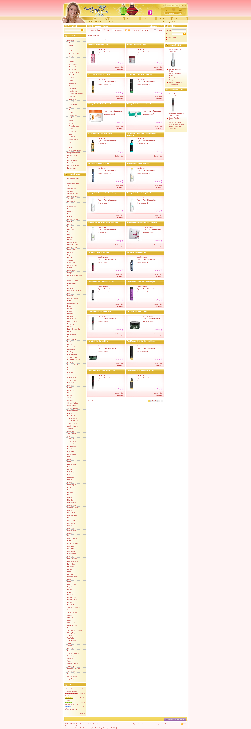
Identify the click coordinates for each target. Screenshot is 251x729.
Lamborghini (71, 477)
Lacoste (69, 469)
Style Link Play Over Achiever (98, 341)
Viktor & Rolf (71, 666)
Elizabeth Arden (72, 319)
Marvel (69, 510)
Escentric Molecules (73, 329)
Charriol (69, 395)
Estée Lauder (73, 69)
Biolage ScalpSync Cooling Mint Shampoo (141, 193)
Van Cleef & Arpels (73, 653)
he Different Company (74, 630)
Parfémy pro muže (73, 158)
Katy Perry (70, 451)
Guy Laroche (71, 377)
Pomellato (70, 574)
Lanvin (69, 482)
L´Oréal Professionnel (76, 94)
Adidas (69, 181)
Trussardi (70, 645)
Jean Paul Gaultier (73, 421)
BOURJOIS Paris (74, 53)
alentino (70, 651)
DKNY (69, 301)
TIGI (70, 142)
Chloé (69, 398)
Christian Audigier (72, 403)
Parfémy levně (107, 728)
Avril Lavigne (71, 201)
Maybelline (72, 102)
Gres (69, 367)
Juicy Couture (71, 441)
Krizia (69, 462)
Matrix (111, 22)
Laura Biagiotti (71, 485)
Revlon (71, 123)
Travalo (71, 145)
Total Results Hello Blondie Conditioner (141, 341)
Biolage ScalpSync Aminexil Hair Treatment (142, 104)
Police (69, 571)
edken (71, 120)
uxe (70, 107)
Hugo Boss (70, 390)
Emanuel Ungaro (72, 321)
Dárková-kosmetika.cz (72, 728)
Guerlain (70, 372)
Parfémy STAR (94, 22)
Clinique (71, 59)
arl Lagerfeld (71, 446)
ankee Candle (72, 671)
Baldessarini (71, 211)
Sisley (71, 134)
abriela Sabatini (72, 354)
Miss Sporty (71, 523)
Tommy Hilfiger (72, 640)
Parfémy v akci (72, 168)
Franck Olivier (71, 349)
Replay (69, 589)
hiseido (71, 129)
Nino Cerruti (71, 551)
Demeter (70, 288)
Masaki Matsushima (73, 513)
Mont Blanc (70, 528)
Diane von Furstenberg (74, 290)
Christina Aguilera (72, 410)
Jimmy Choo (71, 431)
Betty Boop (70, 229)
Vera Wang (70, 656)
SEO (87, 724)
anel (71, 80)
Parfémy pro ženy (73, 155)
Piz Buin (71, 118)
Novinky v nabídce (73, 165)
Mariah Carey (71, 505)
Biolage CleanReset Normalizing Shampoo (103, 222)
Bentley (69, 227)
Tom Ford (70, 635)
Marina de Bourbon (73, 507)
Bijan (68, 234)
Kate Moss (70, 449)
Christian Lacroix (72, 408)
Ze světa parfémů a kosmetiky (173, 22)
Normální (68, 700)
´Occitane (72, 88)
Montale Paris (71, 530)
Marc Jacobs (71, 502)
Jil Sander (70, 428)
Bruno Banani (71, 250)
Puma (69, 582)
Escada (69, 326)
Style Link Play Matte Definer (137, 311)
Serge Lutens (71, 610)
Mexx (69, 518)
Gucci (69, 370)
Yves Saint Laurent (73, 674)
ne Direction (71, 553)
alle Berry (70, 382)
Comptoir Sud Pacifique (74, 275)
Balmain (69, 216)
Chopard (70, 400)
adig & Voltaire (72, 676)
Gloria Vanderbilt (72, 365)
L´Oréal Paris (73, 91)
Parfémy (99, 728)
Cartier (69, 267)
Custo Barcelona (72, 280)
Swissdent (72, 136)
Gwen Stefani (71, 380)
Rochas (69, 602)
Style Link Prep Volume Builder (99, 163)
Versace (70, 658)
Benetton (70, 224)
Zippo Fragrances (73, 679)
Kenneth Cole (71, 454)
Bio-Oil (71, 48)
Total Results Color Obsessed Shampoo (141, 282)
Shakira (69, 615)
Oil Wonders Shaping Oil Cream (99, 74)
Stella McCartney (72, 625)
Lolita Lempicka (72, 490)
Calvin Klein (71, 262)
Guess (69, 375)
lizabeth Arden (74, 67)
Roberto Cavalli (72, 599)
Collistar (71, 61)
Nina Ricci (70, 548)
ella (70, 147)
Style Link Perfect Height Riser (98, 252)
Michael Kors (71, 520)
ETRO (69, 336)
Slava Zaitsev (71, 622)
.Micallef (70, 492)
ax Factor (72, 99)
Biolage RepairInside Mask (136, 44)
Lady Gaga (70, 472)
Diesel (69, 293)
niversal (70, 648)
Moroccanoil (73, 104)
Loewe (69, 487)
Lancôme (72, 96)
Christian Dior (71, 405)
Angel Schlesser (72, 193)
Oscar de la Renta (73, 556)
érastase (72, 86)
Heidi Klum (70, 385)
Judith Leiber (71, 439)
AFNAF (70, 541)
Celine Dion (71, 270)
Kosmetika (104, 22)
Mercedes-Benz (72, 515)
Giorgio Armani (72, 357)
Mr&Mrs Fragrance (73, 538)
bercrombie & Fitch (73, 178)
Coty (68, 278)
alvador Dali (71, 605)
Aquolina (70, 198)
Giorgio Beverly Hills (73, 359)
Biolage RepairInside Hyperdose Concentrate (142, 222)
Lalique (69, 474)
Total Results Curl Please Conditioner (140, 74)
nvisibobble (72, 83)
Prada (69, 579)
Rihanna (70, 594)
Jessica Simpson (72, 426)
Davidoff (70, 285)
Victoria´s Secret (72, 663)
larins (71, 56)
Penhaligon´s (71, 566)
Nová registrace (173, 37)
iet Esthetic (73, 64)
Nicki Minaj (70, 546)
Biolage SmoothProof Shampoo (138, 163)
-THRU (70, 257)
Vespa (69, 661)
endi (69, 342)
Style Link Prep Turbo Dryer (136, 252)
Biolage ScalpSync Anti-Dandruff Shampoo (103, 193)
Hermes (69, 388)
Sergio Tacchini (72, 612)
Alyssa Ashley (71, 188)
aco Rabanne (72, 559)
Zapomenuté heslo (174, 40)
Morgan (69, 533)
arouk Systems (74, 72)
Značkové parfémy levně (88, 728)
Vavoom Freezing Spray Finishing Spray (102, 370)
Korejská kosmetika (73, 153)
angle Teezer (73, 139)
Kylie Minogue (71, 464)
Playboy (69, 569)
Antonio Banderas (73, 196)
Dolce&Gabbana (72, 303)
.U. (68, 209)
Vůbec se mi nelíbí (71, 709)
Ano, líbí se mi (69, 696)
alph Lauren (71, 587)
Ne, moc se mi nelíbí (71, 705)
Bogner (69, 239)
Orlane (71, 112)
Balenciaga (70, 214)
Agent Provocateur (73, 183)
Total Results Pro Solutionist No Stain (101, 282)
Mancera (70, 497)
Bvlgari (69, 255)
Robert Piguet (71, 597)
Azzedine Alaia (71, 206)
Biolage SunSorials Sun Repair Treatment (102, 104)
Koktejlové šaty (117, 728)
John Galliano (71, 433)
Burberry (70, 252)
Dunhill (69, 308)
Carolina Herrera (72, 265)
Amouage (70, 191)
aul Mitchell (73, 115)
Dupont (69, 311)
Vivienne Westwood (73, 668)
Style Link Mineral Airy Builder (98, 44)
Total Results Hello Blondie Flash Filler (140, 370)
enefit (71, 45)
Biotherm (72, 51)
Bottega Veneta (72, 242)
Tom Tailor (70, 638)
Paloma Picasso (72, 561)
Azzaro (69, 204)
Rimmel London (74, 126)
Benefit (69, 221)
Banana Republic (72, 219)
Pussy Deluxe (71, 584)
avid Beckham (72, 283)
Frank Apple (71, 352)
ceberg (69, 413)
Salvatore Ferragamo (74, 607)
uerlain (71, 77)
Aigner (69, 186)
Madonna (70, 495)
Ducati (69, 306)
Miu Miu (69, 525)
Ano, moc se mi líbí (71, 691)
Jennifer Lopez (72, 423)
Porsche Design (72, 576)
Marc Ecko (70, 500)
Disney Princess (72, 298)
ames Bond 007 (72, 418)
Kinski (69, 459)
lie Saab (70, 313)
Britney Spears (72, 247)
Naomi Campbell (72, 543)
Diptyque (70, 295)
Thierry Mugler (72, 633)
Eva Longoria (71, 339)
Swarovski (70, 628)
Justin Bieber (71, 444)
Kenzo (69, 456)
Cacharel (70, 260)
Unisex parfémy (72, 160)
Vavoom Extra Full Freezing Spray (100, 311)
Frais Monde (73, 75)
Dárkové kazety (72, 163)
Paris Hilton (71, 564)
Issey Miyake (71, 416)
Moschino (70, 536)
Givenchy (70, 362)
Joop (68, 436)
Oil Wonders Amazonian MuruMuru (100, 133)
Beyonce (70, 232)
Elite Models (71, 316)
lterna (71, 43)
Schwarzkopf (73, 131)
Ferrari (69, 344)
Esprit (69, 331)
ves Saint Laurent (75, 150)
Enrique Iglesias (72, 324)
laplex (71, 110)
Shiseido (70, 617)
